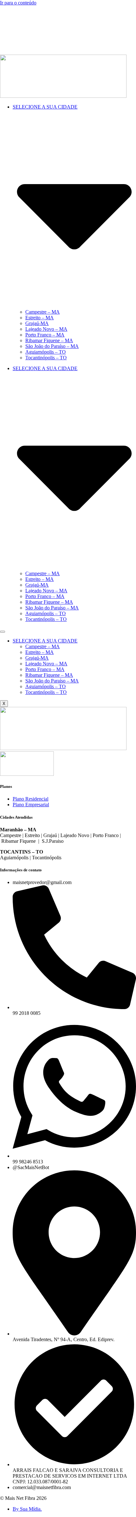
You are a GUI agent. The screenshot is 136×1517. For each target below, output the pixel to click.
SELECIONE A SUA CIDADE (45, 640)
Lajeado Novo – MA (46, 329)
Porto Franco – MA (45, 334)
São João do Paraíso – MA (52, 346)
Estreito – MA (39, 317)
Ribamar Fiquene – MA (49, 340)
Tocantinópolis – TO (46, 357)
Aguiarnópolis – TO (45, 352)
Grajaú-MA (37, 323)
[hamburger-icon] (2, 632)
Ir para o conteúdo (18, 2)
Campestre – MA (42, 312)
